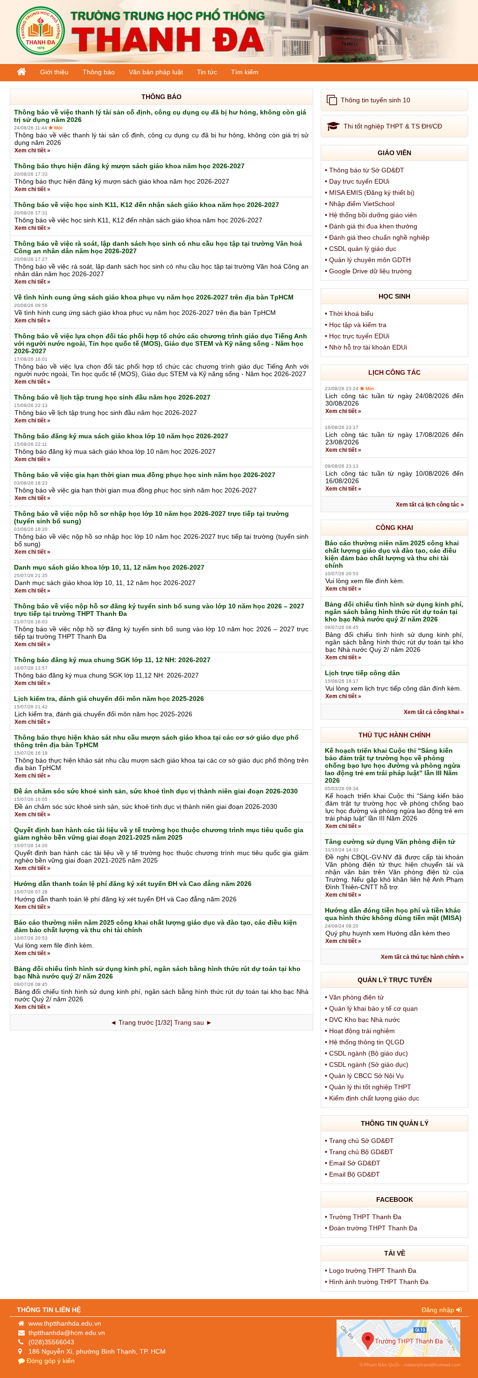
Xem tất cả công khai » (434, 712)
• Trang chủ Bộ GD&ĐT (360, 1152)
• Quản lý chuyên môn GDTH (369, 260)
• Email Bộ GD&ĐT (353, 1174)
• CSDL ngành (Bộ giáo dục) (367, 1053)
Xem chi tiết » (32, 150)
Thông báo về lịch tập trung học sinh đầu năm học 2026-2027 (112, 397)
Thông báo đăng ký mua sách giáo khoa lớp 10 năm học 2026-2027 (121, 436)
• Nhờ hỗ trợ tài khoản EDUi (367, 347)
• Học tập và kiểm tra (356, 324)
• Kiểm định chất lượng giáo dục (373, 1098)
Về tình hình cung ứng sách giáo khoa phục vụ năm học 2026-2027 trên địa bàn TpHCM (154, 297)
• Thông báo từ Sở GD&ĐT (365, 170)
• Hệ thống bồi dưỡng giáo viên (372, 215)
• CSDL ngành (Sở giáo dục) (367, 1064)
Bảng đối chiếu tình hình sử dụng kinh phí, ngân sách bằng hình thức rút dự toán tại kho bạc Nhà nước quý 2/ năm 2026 (394, 611)
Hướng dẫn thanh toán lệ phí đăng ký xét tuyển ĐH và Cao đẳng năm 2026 (133, 883)
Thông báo (99, 72)
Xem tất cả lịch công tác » (430, 504)
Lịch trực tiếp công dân (362, 673)
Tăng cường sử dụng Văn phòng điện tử (390, 841)
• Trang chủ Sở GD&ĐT (360, 1140)
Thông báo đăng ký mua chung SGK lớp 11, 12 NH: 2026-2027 (112, 660)
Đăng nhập (439, 1310)
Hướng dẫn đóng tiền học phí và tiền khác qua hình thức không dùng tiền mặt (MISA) (393, 914)
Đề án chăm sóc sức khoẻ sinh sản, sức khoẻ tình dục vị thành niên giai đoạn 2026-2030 (156, 791)
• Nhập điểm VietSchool (360, 203)
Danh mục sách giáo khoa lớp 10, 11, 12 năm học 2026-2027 (109, 567)
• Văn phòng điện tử (355, 997)
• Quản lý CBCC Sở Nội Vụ (365, 1075)
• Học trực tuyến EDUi (358, 336)
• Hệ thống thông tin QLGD (365, 1042)
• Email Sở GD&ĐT (353, 1163)
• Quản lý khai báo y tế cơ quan (372, 1008)
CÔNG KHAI (394, 527)
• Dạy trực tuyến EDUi (358, 181)
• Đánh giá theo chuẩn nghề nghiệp (378, 237)
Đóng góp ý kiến (50, 1360)
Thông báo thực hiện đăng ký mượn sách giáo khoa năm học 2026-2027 (129, 166)
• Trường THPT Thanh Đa (364, 1217)
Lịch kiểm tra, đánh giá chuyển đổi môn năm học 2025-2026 (109, 698)
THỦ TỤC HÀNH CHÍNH (394, 735)
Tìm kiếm (245, 72)
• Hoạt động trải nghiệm (361, 1031)
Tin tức (207, 72)
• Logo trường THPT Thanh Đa (371, 1270)
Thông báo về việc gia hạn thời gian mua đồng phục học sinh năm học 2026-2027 (144, 474)
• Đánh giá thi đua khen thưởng (372, 226)
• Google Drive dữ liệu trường (369, 271)
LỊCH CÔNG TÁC (394, 372)
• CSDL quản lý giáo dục (361, 248)
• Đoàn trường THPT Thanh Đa (372, 1228)
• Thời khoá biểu (350, 313)
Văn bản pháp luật (156, 72)
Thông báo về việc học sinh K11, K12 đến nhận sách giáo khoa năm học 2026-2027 (146, 204)
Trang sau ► (193, 1022)
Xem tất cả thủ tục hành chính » (422, 957)
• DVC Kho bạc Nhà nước (363, 1019)
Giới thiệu (54, 72)
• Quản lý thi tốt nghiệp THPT (369, 1087)
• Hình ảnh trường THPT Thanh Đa (377, 1281)
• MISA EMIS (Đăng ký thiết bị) (370, 192)
